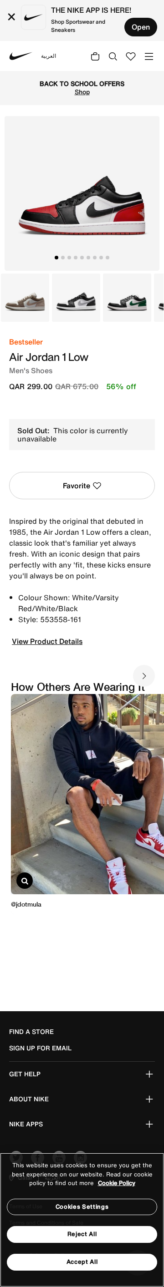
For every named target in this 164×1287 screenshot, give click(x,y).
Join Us (142, 96)
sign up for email (40, 1048)
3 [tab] (69, 257)
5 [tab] (82, 257)
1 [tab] (56, 257)
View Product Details (47, 641)
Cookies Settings (82, 1206)
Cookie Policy (116, 1183)
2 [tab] (63, 257)
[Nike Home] (21, 56)
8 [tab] (101, 257)
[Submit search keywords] (113, 56)
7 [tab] (95, 257)
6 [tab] (88, 257)
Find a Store (31, 1032)
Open (141, 26)
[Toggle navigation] (149, 55)
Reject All (82, 1234)
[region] (82, 1220)
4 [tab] (75, 257)
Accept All (82, 1261)
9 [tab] (107, 257)
